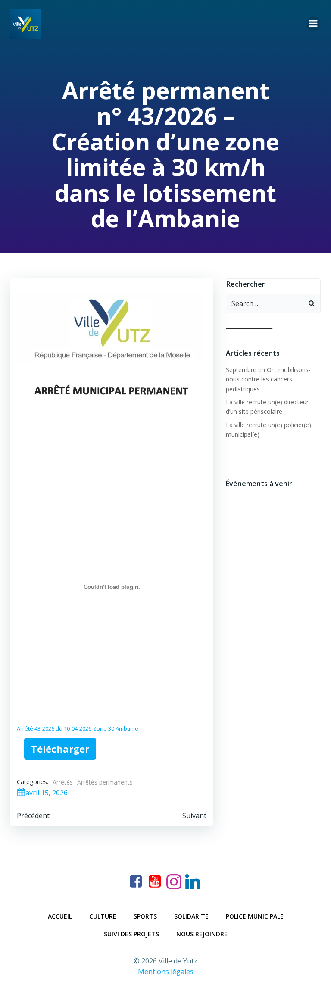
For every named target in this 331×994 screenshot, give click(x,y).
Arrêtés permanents (105, 782)
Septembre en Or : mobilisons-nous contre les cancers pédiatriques (268, 379)
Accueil (60, 916)
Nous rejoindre (202, 934)
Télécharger (60, 748)
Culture (102, 916)
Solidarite (191, 916)
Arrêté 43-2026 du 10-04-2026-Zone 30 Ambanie (77, 728)
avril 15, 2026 (46, 792)
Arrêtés (63, 782)
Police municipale (255, 916)
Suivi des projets (131, 934)
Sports (145, 916)
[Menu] (313, 23)
